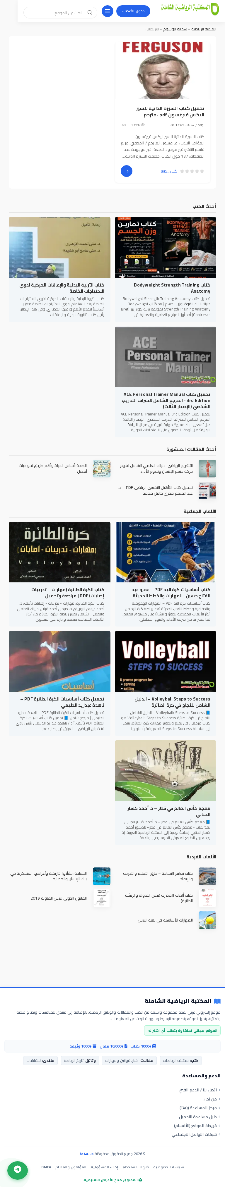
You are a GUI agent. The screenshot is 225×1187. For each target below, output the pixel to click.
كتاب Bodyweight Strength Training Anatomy (172, 288)
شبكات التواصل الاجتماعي (194, 1134)
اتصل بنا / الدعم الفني (198, 1090)
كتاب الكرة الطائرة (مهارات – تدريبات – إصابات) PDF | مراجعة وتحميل (66, 592)
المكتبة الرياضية (203, 28)
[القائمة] (107, 11)
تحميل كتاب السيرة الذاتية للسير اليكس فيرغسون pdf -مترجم (170, 111)
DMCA (46, 1167)
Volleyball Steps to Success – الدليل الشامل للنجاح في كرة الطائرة (172, 702)
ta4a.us (86, 1153)
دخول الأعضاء (133, 11)
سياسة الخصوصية (168, 1167)
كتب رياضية (169, 171)
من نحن (210, 1099)
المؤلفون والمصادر (70, 1167)
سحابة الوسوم (175, 28)
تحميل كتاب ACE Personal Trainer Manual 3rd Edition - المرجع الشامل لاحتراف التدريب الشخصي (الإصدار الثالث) (166, 400)
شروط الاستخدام (135, 1167)
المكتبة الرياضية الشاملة (178, 1001)
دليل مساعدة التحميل (198, 1117)
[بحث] (90, 12)
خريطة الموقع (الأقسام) (195, 1125)
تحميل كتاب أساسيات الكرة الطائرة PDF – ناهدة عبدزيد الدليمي (62, 702)
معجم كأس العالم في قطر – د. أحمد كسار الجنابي (168, 811)
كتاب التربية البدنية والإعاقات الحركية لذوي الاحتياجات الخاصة (62, 288)
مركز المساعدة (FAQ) (198, 1108)
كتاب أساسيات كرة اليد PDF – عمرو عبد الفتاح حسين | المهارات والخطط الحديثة (171, 592)
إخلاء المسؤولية (104, 1167)
